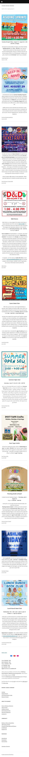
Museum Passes (5, 697)
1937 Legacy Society (6, 724)
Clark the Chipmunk (6, 712)
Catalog (3, 692)
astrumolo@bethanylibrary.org (14, 259)
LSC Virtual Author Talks (7, 695)
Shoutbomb (4, 738)
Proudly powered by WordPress (7, 754)
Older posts (4, 652)
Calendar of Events (6, 746)
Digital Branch (5, 693)
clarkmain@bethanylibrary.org (10, 636)
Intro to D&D (22, 224)
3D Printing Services (6, 710)
